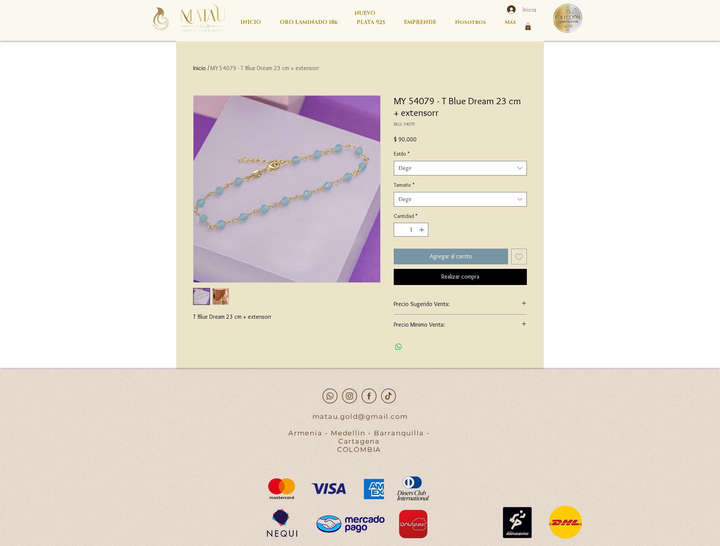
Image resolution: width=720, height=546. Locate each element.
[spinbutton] (411, 229)
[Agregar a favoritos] (519, 256)
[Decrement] (399, 229)
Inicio (199, 68)
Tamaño (404, 185)
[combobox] (460, 168)
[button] (528, 26)
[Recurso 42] (330, 396)
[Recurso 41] (369, 396)
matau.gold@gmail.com (360, 416)
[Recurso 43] (349, 396)
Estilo (402, 153)
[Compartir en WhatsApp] (398, 346)
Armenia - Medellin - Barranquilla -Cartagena (359, 437)
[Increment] (422, 229)
